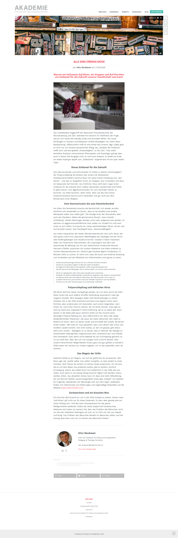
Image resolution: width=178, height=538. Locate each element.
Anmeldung (152, 18)
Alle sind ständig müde (89, 61)
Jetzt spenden (156, 12)
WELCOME (89, 499)
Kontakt (89, 503)
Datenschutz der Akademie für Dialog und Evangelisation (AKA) (89, 513)
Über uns (102, 12)
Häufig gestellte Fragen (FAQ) (89, 506)
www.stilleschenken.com (72, 388)
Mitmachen (136, 12)
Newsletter (89, 516)
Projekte (125, 12)
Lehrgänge (114, 12)
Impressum (89, 510)
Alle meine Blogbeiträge (87, 449)
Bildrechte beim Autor (74, 465)
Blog (146, 12)
